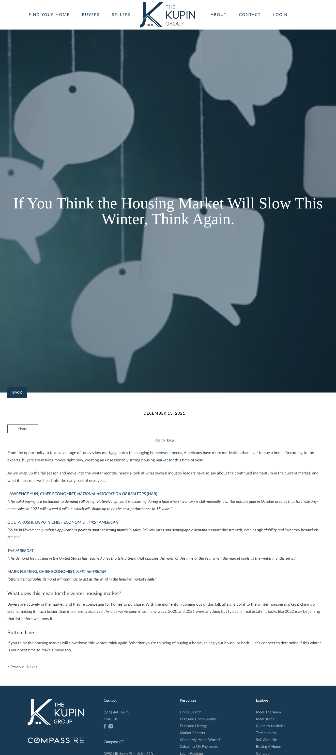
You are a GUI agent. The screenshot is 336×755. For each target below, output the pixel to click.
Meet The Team (268, 712)
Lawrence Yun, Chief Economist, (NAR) (82, 493)
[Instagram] (110, 726)
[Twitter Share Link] (23, 442)
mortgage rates (115, 452)
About (219, 14)
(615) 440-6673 (116, 712)
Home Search (190, 712)
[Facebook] (105, 726)
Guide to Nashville (271, 726)
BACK (17, 392)
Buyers (91, 14)
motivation (231, 452)
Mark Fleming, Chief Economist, (56, 571)
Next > (32, 667)
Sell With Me (266, 740)
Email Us (111, 719)
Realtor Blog (164, 440)
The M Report (20, 550)
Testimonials (266, 733)
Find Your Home (49, 14)
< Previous (15, 667)
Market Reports (192, 733)
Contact (250, 14)
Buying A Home (268, 746)
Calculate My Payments (199, 746)
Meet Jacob (265, 719)
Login (280, 14)
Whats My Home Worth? (200, 740)
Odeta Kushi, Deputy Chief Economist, (62, 522)
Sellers (121, 14)
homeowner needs (166, 452)
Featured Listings (193, 726)
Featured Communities (198, 719)
